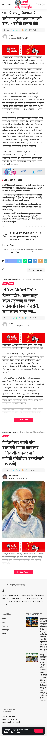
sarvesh (11, 35)
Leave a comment (37, 270)
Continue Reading (23, 420)
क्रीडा (5, 283)
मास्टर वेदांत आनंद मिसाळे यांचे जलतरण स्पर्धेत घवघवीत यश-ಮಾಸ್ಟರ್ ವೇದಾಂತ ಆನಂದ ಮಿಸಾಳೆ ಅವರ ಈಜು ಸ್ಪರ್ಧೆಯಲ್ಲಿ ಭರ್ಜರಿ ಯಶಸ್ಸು (21, 206)
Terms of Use (15, 732)
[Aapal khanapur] (23, 4)
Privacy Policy (15, 252)
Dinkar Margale (13, 475)
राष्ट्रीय (11, 283)
